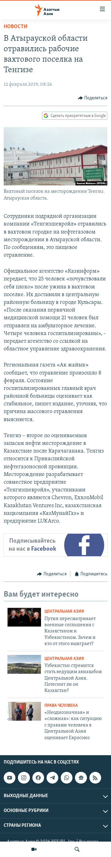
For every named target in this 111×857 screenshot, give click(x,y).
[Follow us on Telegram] (52, 778)
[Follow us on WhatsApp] (66, 778)
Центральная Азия (64, 611)
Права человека (61, 705)
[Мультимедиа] (34, 849)
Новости (15, 27)
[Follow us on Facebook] (38, 778)
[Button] (93, 98)
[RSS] (95, 778)
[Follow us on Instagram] (24, 778)
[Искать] (77, 849)
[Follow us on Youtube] (9, 778)
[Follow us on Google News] (81, 778)
